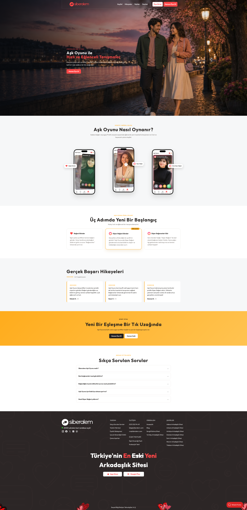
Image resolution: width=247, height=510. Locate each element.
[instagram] (63, 431)
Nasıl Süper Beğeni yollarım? (123, 399)
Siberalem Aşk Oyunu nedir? (123, 368)
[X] (70, 431)
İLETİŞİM (132, 420)
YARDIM (113, 420)
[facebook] (66, 431)
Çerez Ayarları (115, 438)
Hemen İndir (131, 336)
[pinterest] (77, 431)
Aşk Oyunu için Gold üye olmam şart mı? (123, 391)
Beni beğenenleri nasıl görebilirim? (123, 376)
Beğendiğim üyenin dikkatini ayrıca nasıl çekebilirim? (123, 384)
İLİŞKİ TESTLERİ (135, 437)
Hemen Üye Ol (74, 71)
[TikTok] (73, 431)
